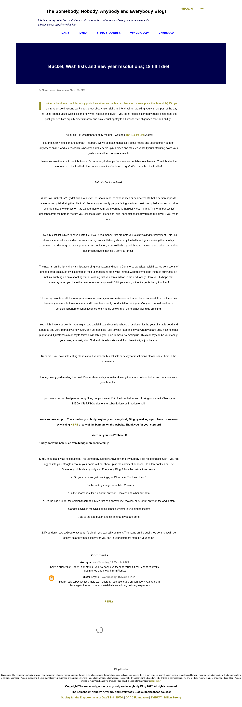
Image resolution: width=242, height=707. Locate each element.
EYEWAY (156, 697)
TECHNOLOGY (139, 33)
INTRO (83, 33)
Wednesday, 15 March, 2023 (119, 577)
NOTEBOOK (166, 33)
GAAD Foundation (137, 697)
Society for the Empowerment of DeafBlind (87, 697)
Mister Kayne (91, 577)
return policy (155, 681)
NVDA (120, 697)
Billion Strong (172, 697)
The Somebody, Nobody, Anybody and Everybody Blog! (106, 11)
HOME (65, 33)
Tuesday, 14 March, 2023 (113, 562)
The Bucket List (135, 134)
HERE (75, 424)
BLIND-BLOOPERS (109, 33)
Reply (109, 601)
